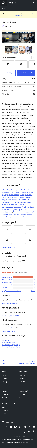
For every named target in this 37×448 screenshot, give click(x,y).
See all (33, 291)
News (4, 375)
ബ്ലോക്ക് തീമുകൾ (7, 202)
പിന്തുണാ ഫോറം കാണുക (10, 303)
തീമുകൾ (4, 8)
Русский (13, 327)
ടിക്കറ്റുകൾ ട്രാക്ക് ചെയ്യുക (11, 347)
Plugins (21, 378)
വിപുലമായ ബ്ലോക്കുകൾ (16, 217)
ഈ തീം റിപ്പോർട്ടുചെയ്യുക (10, 315)
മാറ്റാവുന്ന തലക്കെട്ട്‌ (26, 195)
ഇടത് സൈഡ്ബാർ (13, 204)
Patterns (22, 382)
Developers (6, 394)
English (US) (5, 327)
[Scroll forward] (33, 57)
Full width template (20, 202)
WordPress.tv (7, 398)
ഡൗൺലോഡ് (26, 73)
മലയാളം (9, 422)
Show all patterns (9, 247)
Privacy (4, 382)
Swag (22, 398)
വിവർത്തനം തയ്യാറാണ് (21, 214)
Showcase (23, 372)
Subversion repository (9, 342)
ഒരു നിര (22, 204)
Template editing (18, 212)
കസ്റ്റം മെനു (21, 197)
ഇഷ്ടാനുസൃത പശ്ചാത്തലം (24, 192)
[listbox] (18, 234)
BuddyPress (7, 414)
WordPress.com (8, 404)
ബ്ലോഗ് (13, 192)
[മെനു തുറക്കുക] (34, 3)
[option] (7, 229)
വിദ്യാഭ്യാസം (13, 199)
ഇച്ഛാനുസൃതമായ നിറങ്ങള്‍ (10, 195)
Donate (23, 394)
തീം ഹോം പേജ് (6, 98)
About (4, 372)
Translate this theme (8, 331)
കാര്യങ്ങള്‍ (23, 391)
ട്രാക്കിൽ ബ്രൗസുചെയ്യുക (11, 345)
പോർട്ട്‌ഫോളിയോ (7, 207)
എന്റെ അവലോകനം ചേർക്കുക (11, 291)
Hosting (4, 378)
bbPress (6, 410)
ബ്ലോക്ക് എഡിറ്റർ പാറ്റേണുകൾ (12, 190)
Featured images (23, 199)
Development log (7, 340)
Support (4, 391)
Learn (4, 388)
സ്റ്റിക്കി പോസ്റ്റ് (16, 209)
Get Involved (24, 388)
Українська (21, 327)
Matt (4, 407)
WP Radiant (8, 26)
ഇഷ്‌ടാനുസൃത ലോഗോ (9, 197)
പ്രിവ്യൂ (9, 73)
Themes (22, 375)
